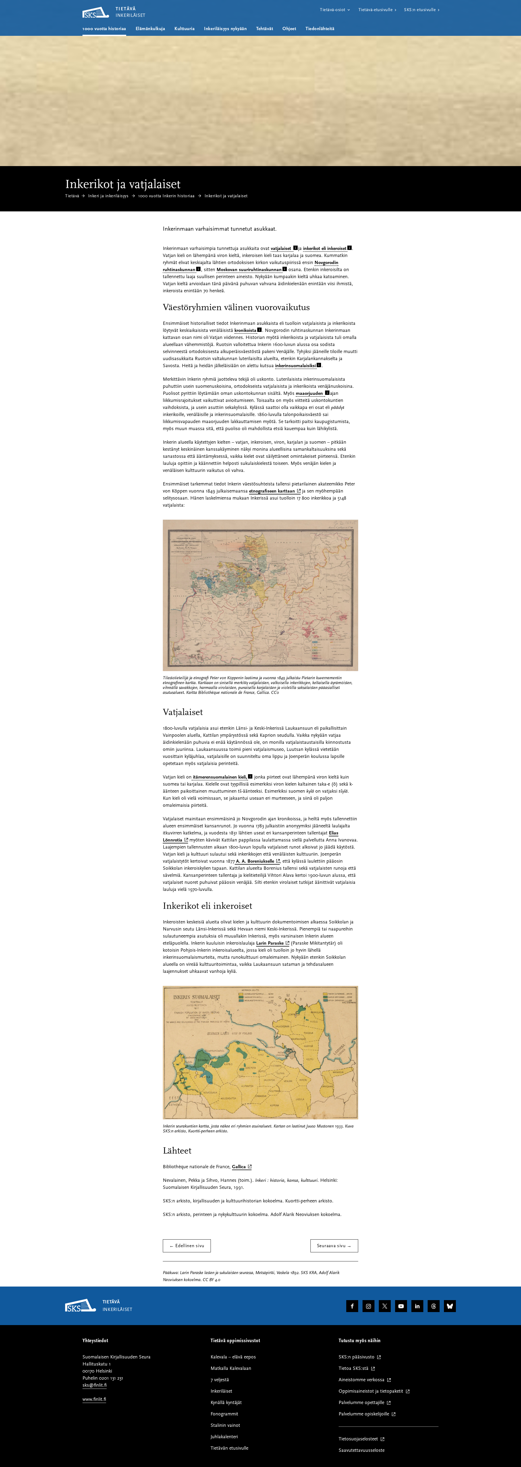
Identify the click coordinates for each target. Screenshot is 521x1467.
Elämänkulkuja (150, 28)
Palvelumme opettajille (363, 1402)
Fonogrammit (224, 1414)
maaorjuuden (310, 393)
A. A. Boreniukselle (257, 861)
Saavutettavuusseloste (362, 1450)
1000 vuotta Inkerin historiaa (166, 195)
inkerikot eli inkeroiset (325, 248)
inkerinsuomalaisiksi (295, 366)
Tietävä (72, 195)
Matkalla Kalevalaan (231, 1368)
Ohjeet (289, 28)
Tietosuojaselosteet (359, 1439)
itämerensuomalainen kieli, (219, 777)
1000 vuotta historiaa (104, 28)
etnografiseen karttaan (275, 491)
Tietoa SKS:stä (355, 1368)
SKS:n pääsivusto (358, 1357)
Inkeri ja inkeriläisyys (108, 195)
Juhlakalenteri (224, 1437)
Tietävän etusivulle (229, 1448)
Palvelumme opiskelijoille (365, 1414)
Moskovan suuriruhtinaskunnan (249, 269)
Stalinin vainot (225, 1425)
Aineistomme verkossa (363, 1380)
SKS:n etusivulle (420, 9)
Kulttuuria (184, 28)
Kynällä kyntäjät (226, 1402)
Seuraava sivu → (334, 1246)
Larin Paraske (272, 943)
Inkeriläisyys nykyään (225, 28)
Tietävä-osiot (332, 9)
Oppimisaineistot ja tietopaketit (372, 1391)
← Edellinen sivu (186, 1246)
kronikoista (245, 330)
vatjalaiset (282, 248)
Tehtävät (264, 28)
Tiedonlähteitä (320, 28)
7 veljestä (220, 1380)
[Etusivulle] (80, 1310)
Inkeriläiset (221, 1391)
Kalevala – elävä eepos (233, 1357)
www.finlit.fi (94, 1399)
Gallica (242, 1167)
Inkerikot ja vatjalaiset (226, 195)
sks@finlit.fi (94, 1385)
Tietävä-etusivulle (375, 9)
